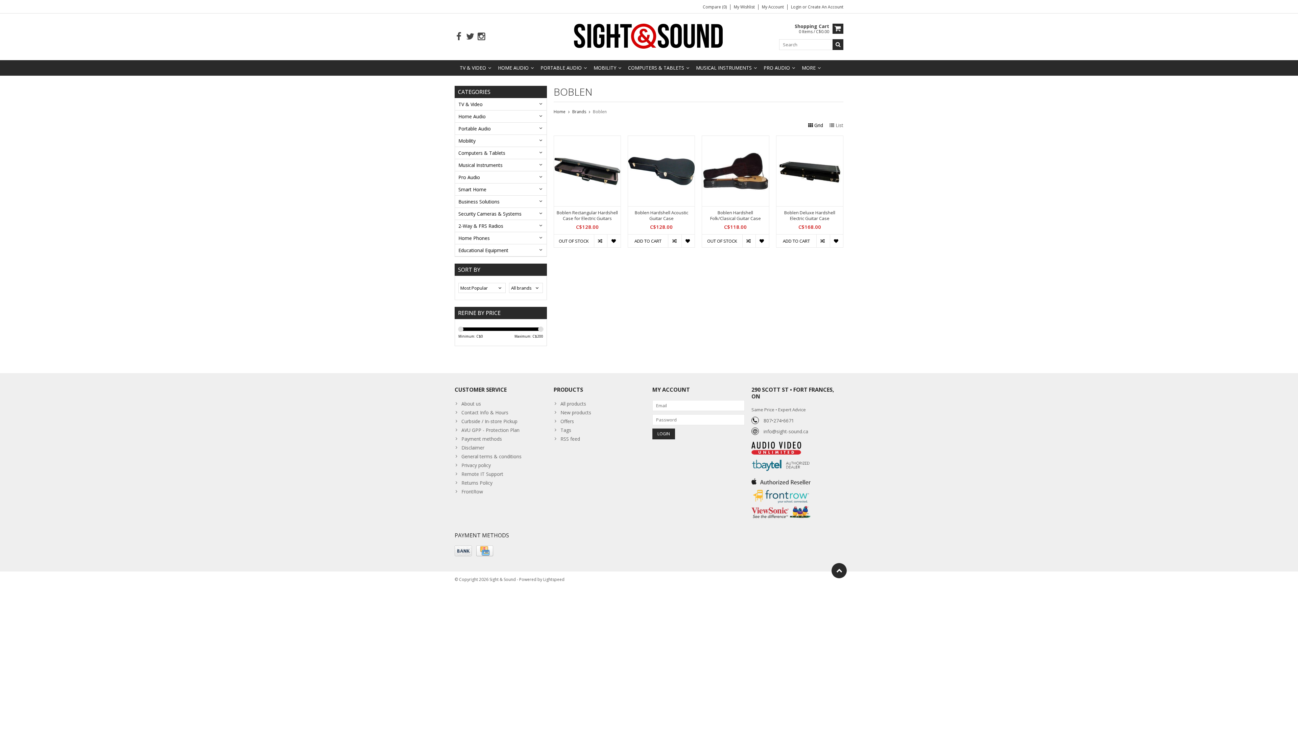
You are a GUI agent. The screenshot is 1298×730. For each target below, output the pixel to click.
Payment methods (481, 439)
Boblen (600, 112)
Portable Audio (561, 68)
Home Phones (474, 238)
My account (773, 7)
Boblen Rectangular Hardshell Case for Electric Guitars (587, 215)
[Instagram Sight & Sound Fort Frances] (481, 36)
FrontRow (472, 491)
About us (471, 403)
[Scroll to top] (839, 570)
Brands (579, 112)
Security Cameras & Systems (490, 214)
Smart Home (472, 189)
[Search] (838, 44)
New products (575, 412)
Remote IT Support (482, 474)
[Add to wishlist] (613, 241)
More (809, 68)
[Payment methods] (463, 550)
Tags (565, 430)
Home (560, 112)
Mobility (605, 68)
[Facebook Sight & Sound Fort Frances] (459, 36)
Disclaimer (472, 447)
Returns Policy (476, 483)
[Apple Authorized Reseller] (781, 480)
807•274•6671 (779, 420)
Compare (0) (715, 7)
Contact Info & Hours (484, 412)
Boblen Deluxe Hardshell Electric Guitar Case (809, 215)
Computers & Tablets (656, 68)
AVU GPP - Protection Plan (490, 430)
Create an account (825, 7)
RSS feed (570, 439)
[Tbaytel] (781, 458)
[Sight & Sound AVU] (649, 35)
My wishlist (744, 7)
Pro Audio (777, 68)
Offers (567, 421)
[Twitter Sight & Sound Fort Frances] (470, 36)
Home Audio (513, 68)
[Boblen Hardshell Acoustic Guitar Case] (661, 139)
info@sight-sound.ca (786, 431)
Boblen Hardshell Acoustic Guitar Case (661, 215)
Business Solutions (479, 201)
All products (573, 403)
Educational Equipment (483, 250)
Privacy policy (476, 465)
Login (796, 7)
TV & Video (473, 68)
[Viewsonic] (781, 507)
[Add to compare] (600, 241)
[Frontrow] (781, 490)
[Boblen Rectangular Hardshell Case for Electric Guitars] (587, 139)
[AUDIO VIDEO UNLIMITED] (776, 445)
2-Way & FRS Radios (480, 226)
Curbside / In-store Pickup (489, 421)
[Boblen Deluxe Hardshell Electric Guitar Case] (809, 139)
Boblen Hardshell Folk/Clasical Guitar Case (735, 215)
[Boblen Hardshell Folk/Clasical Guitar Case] (735, 139)
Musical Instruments (724, 68)
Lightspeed (553, 579)
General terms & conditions (491, 456)
